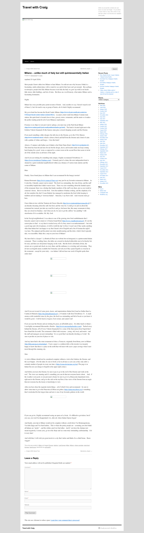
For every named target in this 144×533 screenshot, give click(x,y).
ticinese (27, 447)
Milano (72, 445)
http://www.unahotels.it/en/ (34, 137)
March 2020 (103, 132)
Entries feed (103, 190)
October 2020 (103, 128)
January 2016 (103, 154)
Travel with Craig (35, 7)
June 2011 (102, 177)
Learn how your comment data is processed (65, 520)
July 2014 (102, 160)
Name (27, 491)
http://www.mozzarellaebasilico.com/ (69, 326)
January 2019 (103, 139)
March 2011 (103, 179)
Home (26, 61)
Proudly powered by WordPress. (108, 528)
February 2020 (103, 134)
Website (27, 505)
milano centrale (79, 445)
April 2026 (103, 107)
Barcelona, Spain (86, 68)
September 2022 (104, 120)
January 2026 (103, 109)
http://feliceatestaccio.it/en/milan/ (36, 344)
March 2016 (103, 153)
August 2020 (103, 130)
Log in (101, 189)
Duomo (51, 445)
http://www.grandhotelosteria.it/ (73, 221)
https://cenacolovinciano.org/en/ (67, 364)
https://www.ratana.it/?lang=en (47, 180)
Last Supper (62, 445)
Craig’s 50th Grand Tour (32, 68)
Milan (40, 445)
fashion (56, 445)
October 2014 (103, 158)
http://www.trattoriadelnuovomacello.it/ (76, 203)
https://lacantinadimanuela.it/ (48, 313)
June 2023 (102, 118)
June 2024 (102, 117)
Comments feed (104, 192)
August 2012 (103, 173)
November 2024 (104, 115)
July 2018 (102, 141)
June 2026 (102, 105)
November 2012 (104, 170)
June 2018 (102, 143)
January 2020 (103, 136)
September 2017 (104, 147)
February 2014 (103, 162)
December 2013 (104, 164)
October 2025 (103, 111)
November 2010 (104, 183)
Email (27, 498)
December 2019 (104, 137)
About (32, 61)
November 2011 (104, 175)
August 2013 (103, 168)
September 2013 (104, 166)
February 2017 (103, 149)
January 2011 (103, 181)
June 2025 (102, 113)
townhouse (33, 447)
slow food (86, 445)
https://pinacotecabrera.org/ (74, 389)
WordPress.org (104, 194)
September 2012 (104, 172)
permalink (47, 447)
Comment (28, 467)
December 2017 (104, 145)
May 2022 (102, 122)
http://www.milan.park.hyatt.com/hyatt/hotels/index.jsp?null (45, 127)
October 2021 (103, 126)
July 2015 (102, 156)
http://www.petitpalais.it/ (80, 145)
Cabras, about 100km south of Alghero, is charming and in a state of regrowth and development (109, 92)
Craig (40, 75)
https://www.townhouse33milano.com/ (38, 160)
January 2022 (103, 124)
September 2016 (104, 151)
